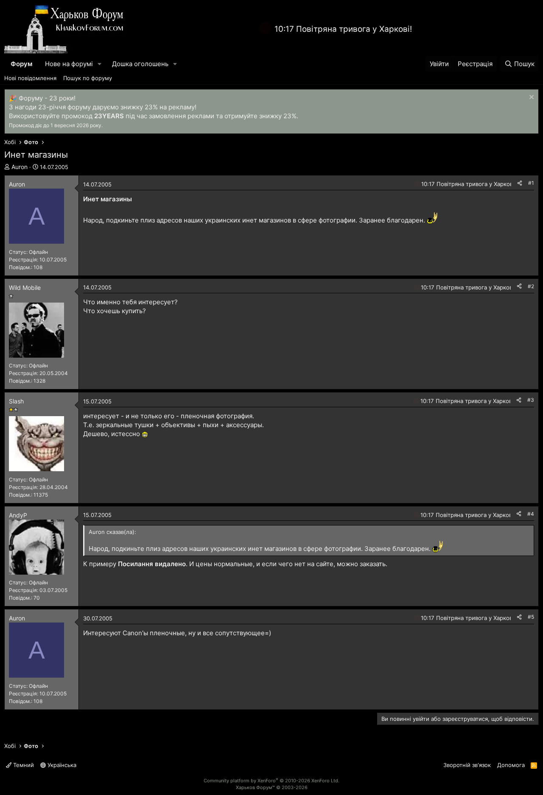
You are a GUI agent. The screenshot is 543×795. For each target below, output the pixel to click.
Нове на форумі (69, 64)
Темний (22, 765)
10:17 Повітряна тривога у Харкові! (343, 29)
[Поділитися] (519, 183)
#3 (530, 400)
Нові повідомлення (30, 78)
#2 (531, 286)
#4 (530, 514)
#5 (531, 617)
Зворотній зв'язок (467, 765)
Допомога (511, 765)
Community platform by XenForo (271, 781)
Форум (21, 64)
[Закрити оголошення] (530, 98)
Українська (61, 765)
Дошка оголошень (140, 64)
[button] (100, 64)
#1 (531, 183)
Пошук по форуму (87, 78)
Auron (19, 166)
